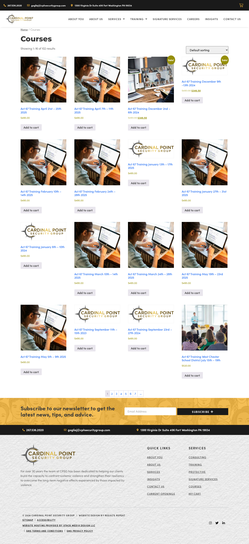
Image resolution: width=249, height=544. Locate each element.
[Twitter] (217, 523)
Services (114, 19)
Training (137, 19)
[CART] (241, 5)
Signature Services (167, 19)
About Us (96, 19)
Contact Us (232, 19)
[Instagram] (210, 523)
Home (24, 29)
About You (76, 19)
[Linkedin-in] (223, 523)
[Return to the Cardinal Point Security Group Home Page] (48, 455)
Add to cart (31, 127)
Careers (193, 19)
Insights (211, 19)
